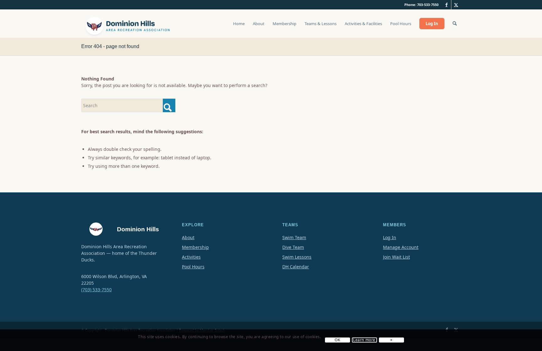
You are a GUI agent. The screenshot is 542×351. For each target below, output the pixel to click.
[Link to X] (456, 4)
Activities (191, 257)
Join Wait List (396, 257)
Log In (389, 237)
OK (337, 340)
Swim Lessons (296, 257)
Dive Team (293, 247)
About (188, 237)
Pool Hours (193, 267)
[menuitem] (239, 26)
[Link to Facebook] (446, 4)
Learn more (364, 340)
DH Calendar (295, 267)
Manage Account (400, 247)
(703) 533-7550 (96, 290)
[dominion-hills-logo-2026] (128, 23)
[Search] (455, 23)
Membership (195, 247)
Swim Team (294, 237)
